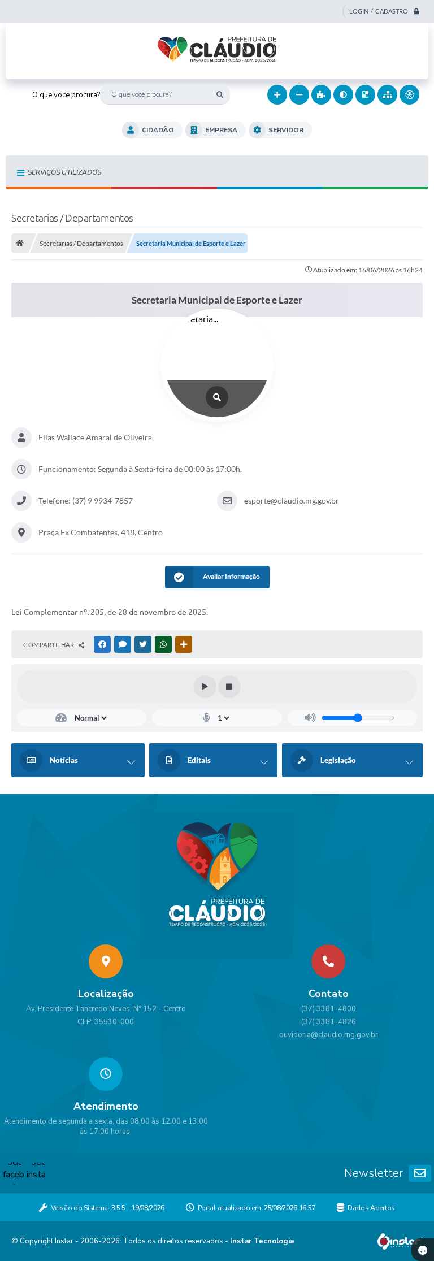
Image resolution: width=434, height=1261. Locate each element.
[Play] (205, 686)
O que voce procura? (66, 95)
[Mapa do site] (387, 95)
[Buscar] (220, 95)
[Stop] (229, 686)
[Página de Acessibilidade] (409, 95)
